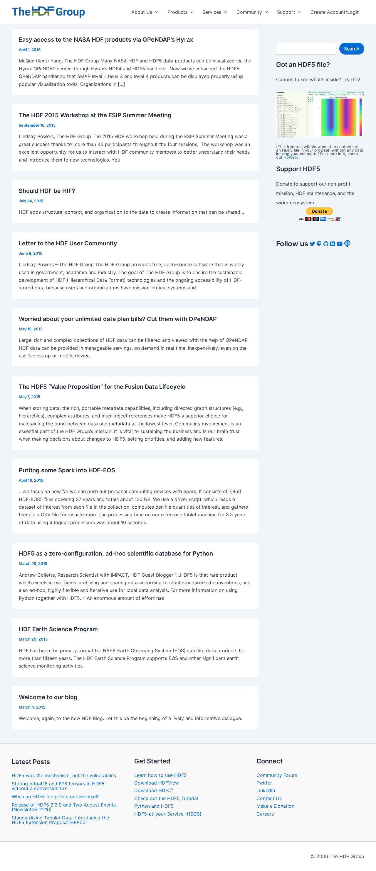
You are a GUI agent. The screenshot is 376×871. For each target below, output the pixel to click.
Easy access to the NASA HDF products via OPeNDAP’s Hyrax (106, 39)
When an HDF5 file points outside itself (55, 796)
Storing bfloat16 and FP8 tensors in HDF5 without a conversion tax (58, 786)
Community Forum (276, 775)
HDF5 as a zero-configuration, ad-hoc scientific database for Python (116, 553)
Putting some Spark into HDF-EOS (67, 470)
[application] (155, 12)
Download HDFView (156, 783)
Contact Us (269, 798)
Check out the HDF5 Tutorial (166, 798)
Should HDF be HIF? (47, 190)
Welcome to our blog (48, 697)
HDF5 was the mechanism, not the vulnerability (64, 775)
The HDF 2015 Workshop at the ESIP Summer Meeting (95, 115)
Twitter (264, 783)
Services (211, 12)
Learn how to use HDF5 (160, 775)
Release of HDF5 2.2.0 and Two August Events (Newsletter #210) (64, 807)
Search (352, 49)
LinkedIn (265, 790)
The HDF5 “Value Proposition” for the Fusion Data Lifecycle (102, 386)
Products (177, 12)
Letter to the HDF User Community (68, 243)
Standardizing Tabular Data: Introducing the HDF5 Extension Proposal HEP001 (60, 820)
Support (286, 12)
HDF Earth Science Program (58, 629)
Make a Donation (275, 806)
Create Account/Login (335, 12)
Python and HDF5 (154, 806)
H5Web (290, 157)
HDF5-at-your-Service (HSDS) (168, 814)
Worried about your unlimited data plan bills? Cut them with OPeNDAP (118, 318)
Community (249, 12)
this (355, 79)
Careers (265, 814)
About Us (141, 12)
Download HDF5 (153, 790)
